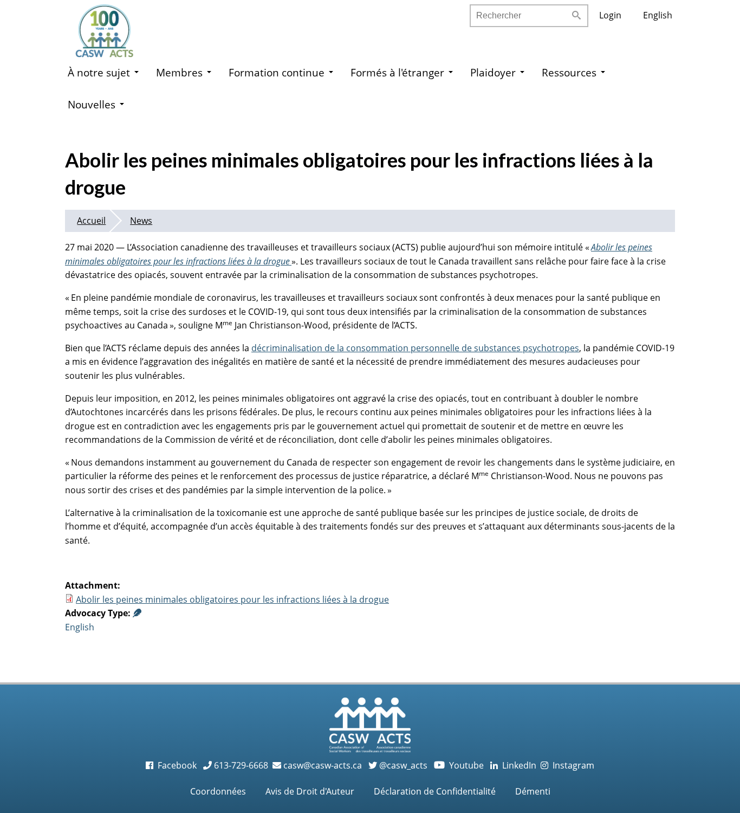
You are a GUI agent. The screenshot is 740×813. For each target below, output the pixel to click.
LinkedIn (517, 765)
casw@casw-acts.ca (322, 765)
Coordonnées (218, 791)
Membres (179, 72)
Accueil (91, 221)
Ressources (569, 72)
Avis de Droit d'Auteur (309, 791)
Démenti (532, 791)
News (141, 221)
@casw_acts (402, 765)
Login (610, 15)
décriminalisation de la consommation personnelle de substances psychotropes (415, 348)
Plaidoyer (493, 72)
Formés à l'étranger (397, 72)
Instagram (571, 765)
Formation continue (276, 72)
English (657, 15)
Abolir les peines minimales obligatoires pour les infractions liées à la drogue (232, 599)
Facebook (176, 765)
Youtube (460, 765)
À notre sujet (99, 72)
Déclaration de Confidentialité (435, 791)
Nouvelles (91, 104)
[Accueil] (115, 27)
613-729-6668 (240, 765)
